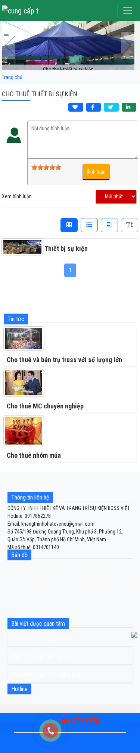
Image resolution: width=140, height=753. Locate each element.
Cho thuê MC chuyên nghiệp (45, 406)
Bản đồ (19, 554)
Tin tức (15, 319)
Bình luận (96, 172)
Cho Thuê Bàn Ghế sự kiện (41, 656)
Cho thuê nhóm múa (34, 455)
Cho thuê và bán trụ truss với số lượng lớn (64, 360)
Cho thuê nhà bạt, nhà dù (40, 638)
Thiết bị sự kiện (66, 248)
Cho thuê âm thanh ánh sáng (45, 674)
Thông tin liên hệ (30, 497)
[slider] (46, 167)
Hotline (19, 689)
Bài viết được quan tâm (38, 623)
